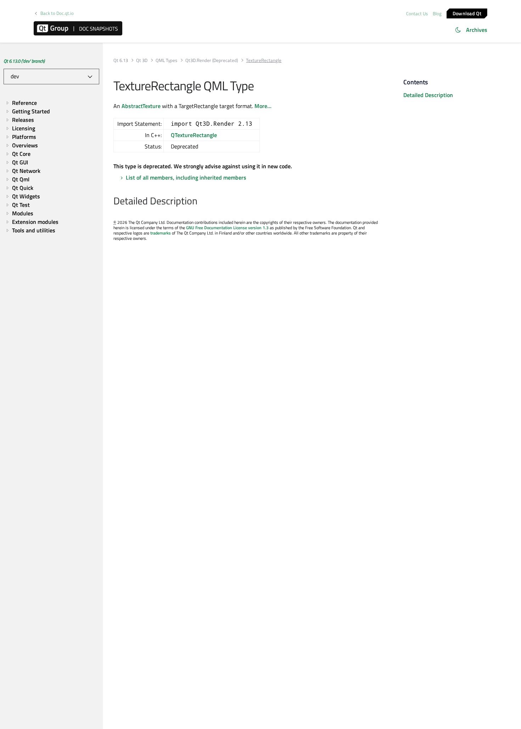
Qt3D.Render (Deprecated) (211, 60)
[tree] (51, 166)
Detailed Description (428, 95)
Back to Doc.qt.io (57, 13)
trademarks (160, 233)
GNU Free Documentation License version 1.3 (227, 227)
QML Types (166, 60)
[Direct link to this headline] (201, 202)
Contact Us (417, 13)
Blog (437, 13)
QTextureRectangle (194, 135)
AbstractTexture (141, 106)
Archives (476, 30)
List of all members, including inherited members (186, 177)
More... (262, 106)
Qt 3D (141, 60)
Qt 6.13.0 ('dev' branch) (24, 60)
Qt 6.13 (120, 60)
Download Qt (467, 13)
